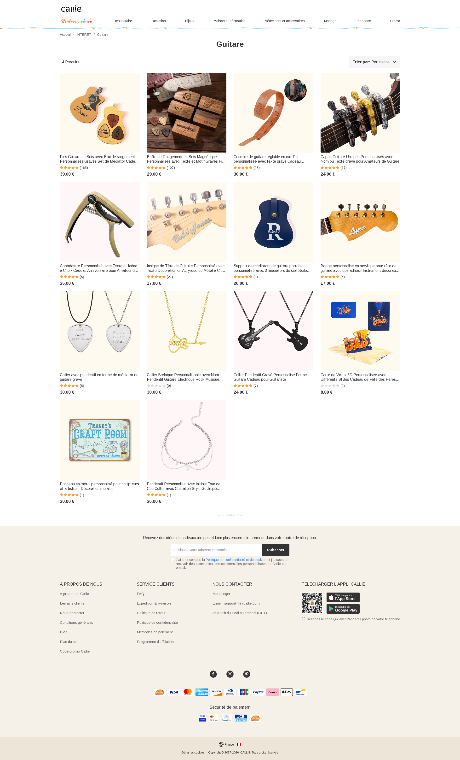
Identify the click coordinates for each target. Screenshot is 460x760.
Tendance (363, 21)
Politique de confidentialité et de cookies (236, 560)
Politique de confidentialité (157, 622)
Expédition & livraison (154, 603)
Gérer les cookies (192, 752)
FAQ (140, 594)
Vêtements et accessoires (285, 21)
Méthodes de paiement (155, 632)
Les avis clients (72, 603)
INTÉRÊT (83, 34)
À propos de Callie (74, 594)
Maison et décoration (230, 21)
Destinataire (123, 21)
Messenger (221, 594)
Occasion (158, 21)
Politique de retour (151, 613)
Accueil (65, 34)
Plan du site (69, 642)
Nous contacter (72, 613)
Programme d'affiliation (155, 642)
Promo (395, 21)
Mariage (330, 21)
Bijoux (189, 21)
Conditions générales (76, 622)
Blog (63, 632)
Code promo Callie (75, 651)
